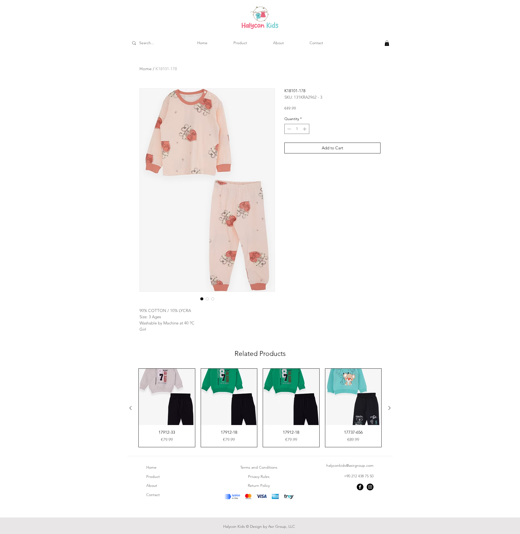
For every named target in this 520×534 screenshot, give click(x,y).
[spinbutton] (297, 129)
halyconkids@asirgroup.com (349, 465)
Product (153, 476)
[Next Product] (389, 408)
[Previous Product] (130, 408)
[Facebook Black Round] (360, 487)
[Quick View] (167, 397)
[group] (260, 408)
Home (145, 68)
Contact (153, 494)
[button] (387, 43)
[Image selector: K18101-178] (201, 298)
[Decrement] (288, 129)
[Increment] (305, 129)
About (151, 485)
